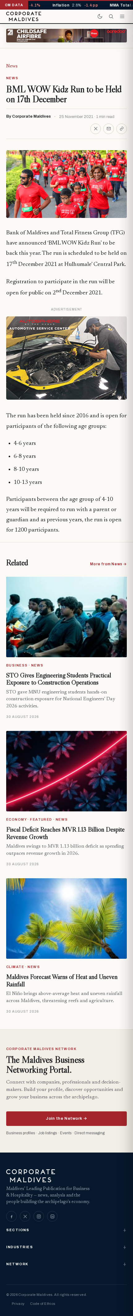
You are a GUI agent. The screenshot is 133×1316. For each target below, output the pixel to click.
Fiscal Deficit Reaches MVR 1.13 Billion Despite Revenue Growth (65, 833)
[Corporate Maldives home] (23, 16)
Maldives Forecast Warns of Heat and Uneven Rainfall (62, 980)
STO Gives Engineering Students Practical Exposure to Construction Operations (58, 679)
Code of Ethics (42, 1303)
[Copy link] (121, 129)
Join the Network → (66, 1118)
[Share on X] (95, 129)
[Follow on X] (25, 1216)
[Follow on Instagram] (38, 1216)
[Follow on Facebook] (11, 1216)
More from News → (108, 564)
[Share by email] (108, 129)
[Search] (111, 16)
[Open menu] (122, 16)
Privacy (18, 1303)
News (12, 66)
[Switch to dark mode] (100, 16)
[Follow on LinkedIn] (52, 1216)
